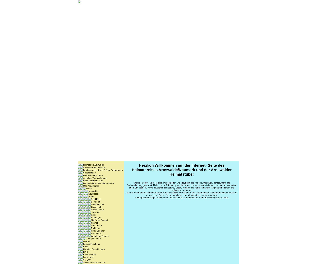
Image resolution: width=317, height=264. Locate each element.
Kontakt (86, 247)
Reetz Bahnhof (98, 231)
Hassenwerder (97, 210)
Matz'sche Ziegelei (99, 220)
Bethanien (95, 202)
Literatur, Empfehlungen (94, 249)
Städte (89, 188)
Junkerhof (95, 212)
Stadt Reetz (96, 199)
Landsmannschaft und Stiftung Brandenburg (103, 170)
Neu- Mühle (96, 225)
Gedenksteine (89, 173)
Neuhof (94, 223)
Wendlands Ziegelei (100, 236)
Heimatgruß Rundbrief (93, 175)
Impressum (88, 257)
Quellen (86, 241)
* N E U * (87, 260)
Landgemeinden (93, 239)
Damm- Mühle (97, 204)
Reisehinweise (90, 254)
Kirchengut (96, 218)
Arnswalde (93, 191)
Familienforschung (91, 244)
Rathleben (96, 228)
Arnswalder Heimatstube (94, 167)
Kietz (93, 215)
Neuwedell (93, 194)
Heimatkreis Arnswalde (93, 165)
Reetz (91, 196)
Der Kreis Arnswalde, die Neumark (98, 183)
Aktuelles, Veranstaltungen (95, 178)
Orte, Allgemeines (91, 186)
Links (85, 252)
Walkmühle (96, 233)
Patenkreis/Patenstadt (93, 181)
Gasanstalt (96, 207)
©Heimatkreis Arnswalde (94, 262)
